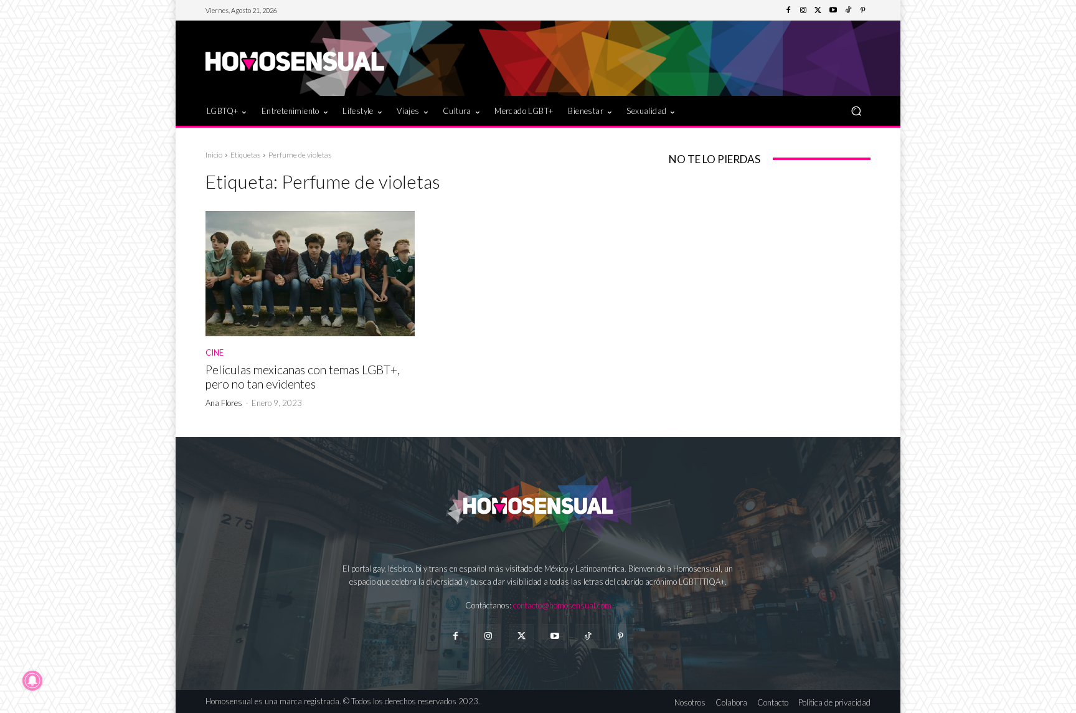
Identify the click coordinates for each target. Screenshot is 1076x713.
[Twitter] (818, 10)
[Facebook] (788, 10)
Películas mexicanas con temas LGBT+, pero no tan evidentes (302, 376)
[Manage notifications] (32, 681)
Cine (214, 353)
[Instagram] (803, 10)
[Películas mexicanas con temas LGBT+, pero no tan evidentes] (310, 274)
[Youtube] (833, 10)
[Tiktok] (587, 636)
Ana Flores (223, 403)
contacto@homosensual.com (562, 605)
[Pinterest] (863, 10)
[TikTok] (848, 10)
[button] (856, 110)
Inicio (213, 154)
